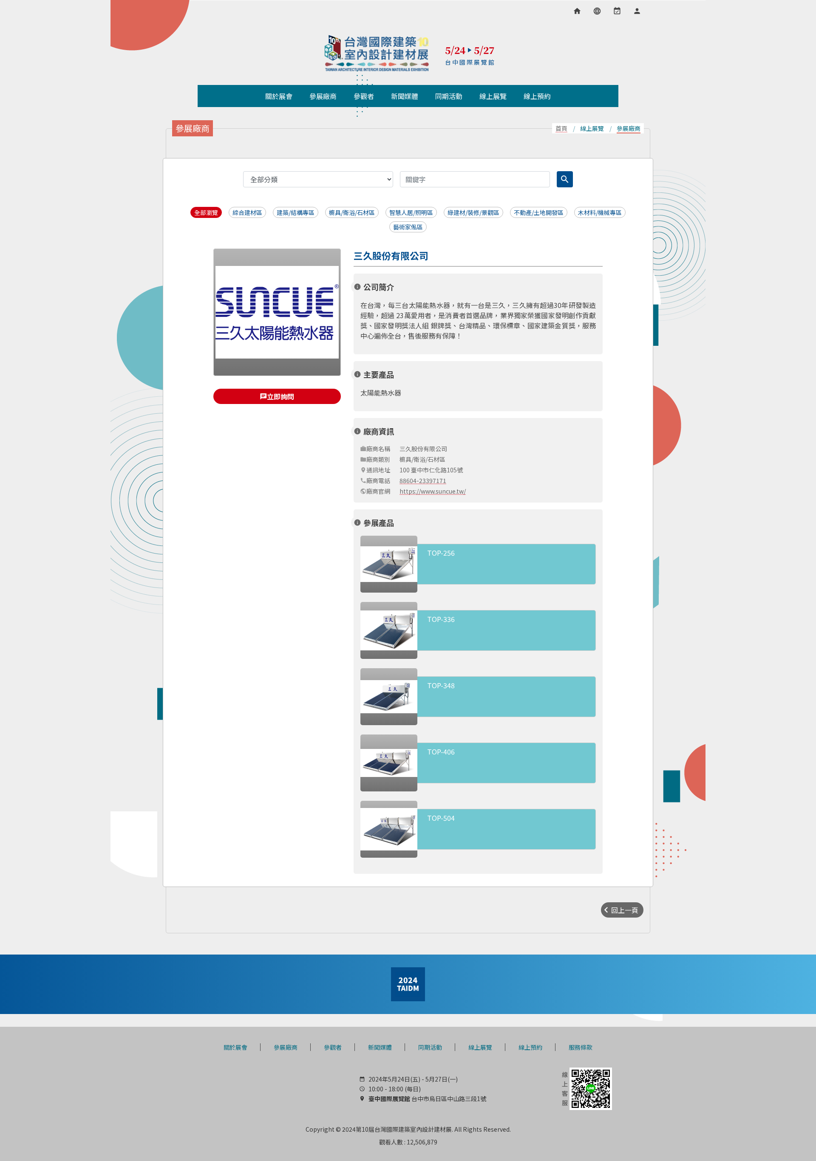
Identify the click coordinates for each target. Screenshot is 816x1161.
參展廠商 (286, 1047)
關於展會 (235, 1047)
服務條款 (580, 1047)
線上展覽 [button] (493, 96)
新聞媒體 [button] (404, 96)
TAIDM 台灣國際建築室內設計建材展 (377, 53)
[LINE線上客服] (586, 1088)
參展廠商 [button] (323, 96)
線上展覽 (480, 1047)
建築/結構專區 (295, 212)
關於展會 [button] (278, 96)
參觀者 (333, 1047)
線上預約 (530, 1047)
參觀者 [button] (364, 96)
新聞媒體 (380, 1047)
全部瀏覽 (206, 212)
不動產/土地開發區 (539, 212)
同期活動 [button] (448, 96)
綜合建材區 (247, 212)
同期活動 (430, 1047)
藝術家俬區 (408, 227)
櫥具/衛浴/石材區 (352, 212)
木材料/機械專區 (600, 212)
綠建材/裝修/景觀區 (473, 212)
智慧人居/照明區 (411, 212)
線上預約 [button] (537, 96)
